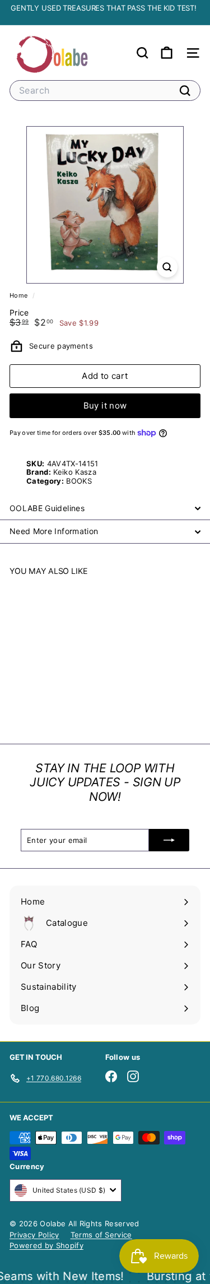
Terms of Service (101, 1234)
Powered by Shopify (46, 1245)
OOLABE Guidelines (47, 508)
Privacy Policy (34, 1234)
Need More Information (54, 531)
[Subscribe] (169, 840)
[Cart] (166, 53)
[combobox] (105, 90)
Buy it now (105, 405)
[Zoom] (167, 267)
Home (20, 295)
